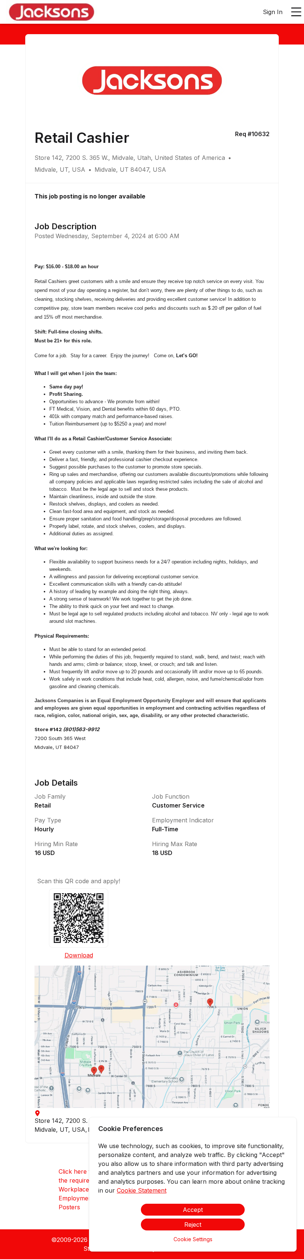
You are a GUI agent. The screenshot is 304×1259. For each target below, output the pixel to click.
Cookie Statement (141, 1190)
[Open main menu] (296, 12)
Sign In (272, 12)
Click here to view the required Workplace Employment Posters (84, 1189)
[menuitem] (51, 12)
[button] (151, 1037)
